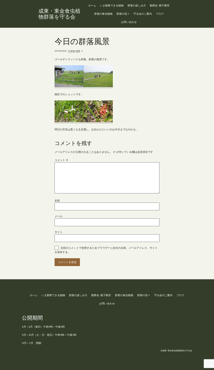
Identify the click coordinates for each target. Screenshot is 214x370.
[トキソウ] (69, 121)
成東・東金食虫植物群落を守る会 (59, 14)
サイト (58, 232)
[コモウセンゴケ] (98, 121)
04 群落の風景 (74, 51)
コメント (61, 160)
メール (58, 216)
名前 (57, 200)
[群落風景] (69, 86)
